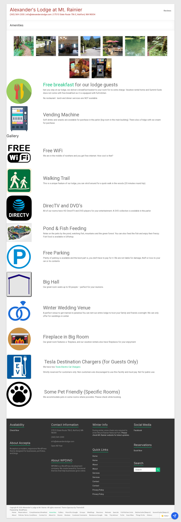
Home (95, 456)
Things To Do (140, 515)
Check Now (14, 430)
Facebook (138, 430)
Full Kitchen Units (127, 512)
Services (96, 473)
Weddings (90, 512)
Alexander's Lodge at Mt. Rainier (46, 10)
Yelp (105, 515)
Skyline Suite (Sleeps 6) (143, 512)
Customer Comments (79, 515)
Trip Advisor (114, 515)
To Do (122, 515)
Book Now (138, 451)
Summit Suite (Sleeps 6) (161, 512)
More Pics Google (71, 512)
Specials (116, 512)
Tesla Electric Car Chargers (68, 367)
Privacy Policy (98, 490)
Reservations (22, 512)
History (149, 515)
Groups (82, 512)
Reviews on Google (95, 515)
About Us (52, 515)
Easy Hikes (130, 515)
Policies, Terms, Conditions (27, 515)
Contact (95, 481)
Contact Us (43, 515)
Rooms (60, 515)
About (95, 465)
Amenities (52, 512)
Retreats (108, 512)
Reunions (99, 512)
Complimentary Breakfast (38, 512)
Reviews (167, 10)
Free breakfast (58, 85)
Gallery (60, 512)
